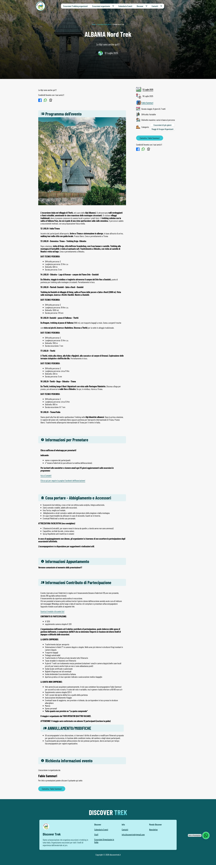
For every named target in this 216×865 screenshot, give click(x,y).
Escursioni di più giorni (104, 24)
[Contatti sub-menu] (161, 6)
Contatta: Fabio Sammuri (52, 788)
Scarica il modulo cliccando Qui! (52, 611)
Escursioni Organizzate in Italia (104, 840)
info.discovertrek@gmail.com (133, 834)
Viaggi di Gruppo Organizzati (162, 129)
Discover (140, 6)
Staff (96, 834)
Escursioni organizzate (101, 6)
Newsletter (153, 829)
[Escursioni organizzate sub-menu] (113, 6)
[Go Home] (40, 6)
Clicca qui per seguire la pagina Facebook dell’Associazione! (62, 480)
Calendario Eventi (125, 6)
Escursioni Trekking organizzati (75, 6)
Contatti (155, 6)
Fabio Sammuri (147, 102)
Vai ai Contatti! (46, 475)
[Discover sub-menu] (147, 6)
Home (93, 24)
